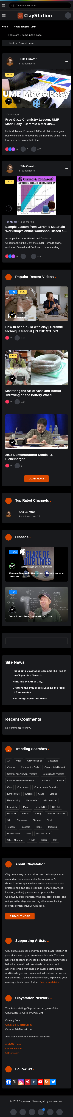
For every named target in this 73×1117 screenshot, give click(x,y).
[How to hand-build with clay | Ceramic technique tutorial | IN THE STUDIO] (36, 303)
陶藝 (55, 840)
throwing (52, 827)
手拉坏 (32, 840)
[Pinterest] (27, 1082)
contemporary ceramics (46, 787)
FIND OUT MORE (20, 916)
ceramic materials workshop (21, 780)
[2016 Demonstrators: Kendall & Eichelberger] (36, 431)
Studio (50, 820)
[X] (15, 1082)
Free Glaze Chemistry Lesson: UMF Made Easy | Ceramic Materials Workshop (32, 124)
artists (18, 761)
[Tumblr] (34, 1082)
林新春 (44, 840)
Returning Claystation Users (30, 698)
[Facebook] (8, 1082)
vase (28, 833)
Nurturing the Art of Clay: (28, 681)
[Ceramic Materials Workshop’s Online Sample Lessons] (36, 564)
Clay (9, 787)
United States (13, 833)
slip (9, 820)
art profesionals (34, 761)
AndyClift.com (13, 1044)
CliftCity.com (12, 1053)
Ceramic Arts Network (54, 767)
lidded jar (12, 807)
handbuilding (13, 800)
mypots (26, 807)
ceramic (11, 767)
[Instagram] (21, 1082)
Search (63, 640)
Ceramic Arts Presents (53, 774)
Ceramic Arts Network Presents (22, 774)
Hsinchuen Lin (50, 800)
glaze (41, 794)
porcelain (11, 813)
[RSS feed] (47, 1082)
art (8, 761)
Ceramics (45, 780)
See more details (49, 982)
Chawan (60, 780)
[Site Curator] (9, 61)
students (37, 820)
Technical (11, 221)
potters (25, 813)
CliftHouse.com (13, 1048)
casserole (53, 761)
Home (5, 26)
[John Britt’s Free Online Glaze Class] (36, 604)
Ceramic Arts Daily (30, 767)
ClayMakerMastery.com (18, 1024)
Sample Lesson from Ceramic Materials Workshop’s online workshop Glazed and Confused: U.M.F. (36, 231)
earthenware (13, 794)
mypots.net (41, 807)
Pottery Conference (56, 813)
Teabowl (11, 827)
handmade (31, 800)
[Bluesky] (53, 1082)
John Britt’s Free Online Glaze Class (30, 616)
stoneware (22, 820)
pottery (38, 813)
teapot (39, 827)
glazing (53, 794)
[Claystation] (35, 15)
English (29, 794)
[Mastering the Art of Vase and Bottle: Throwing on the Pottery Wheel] (36, 367)
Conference (23, 787)
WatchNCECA (43, 833)
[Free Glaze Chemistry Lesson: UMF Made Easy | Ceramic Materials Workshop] (36, 88)
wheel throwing (15, 840)
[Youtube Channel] (40, 1082)
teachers (25, 827)
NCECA (56, 807)
